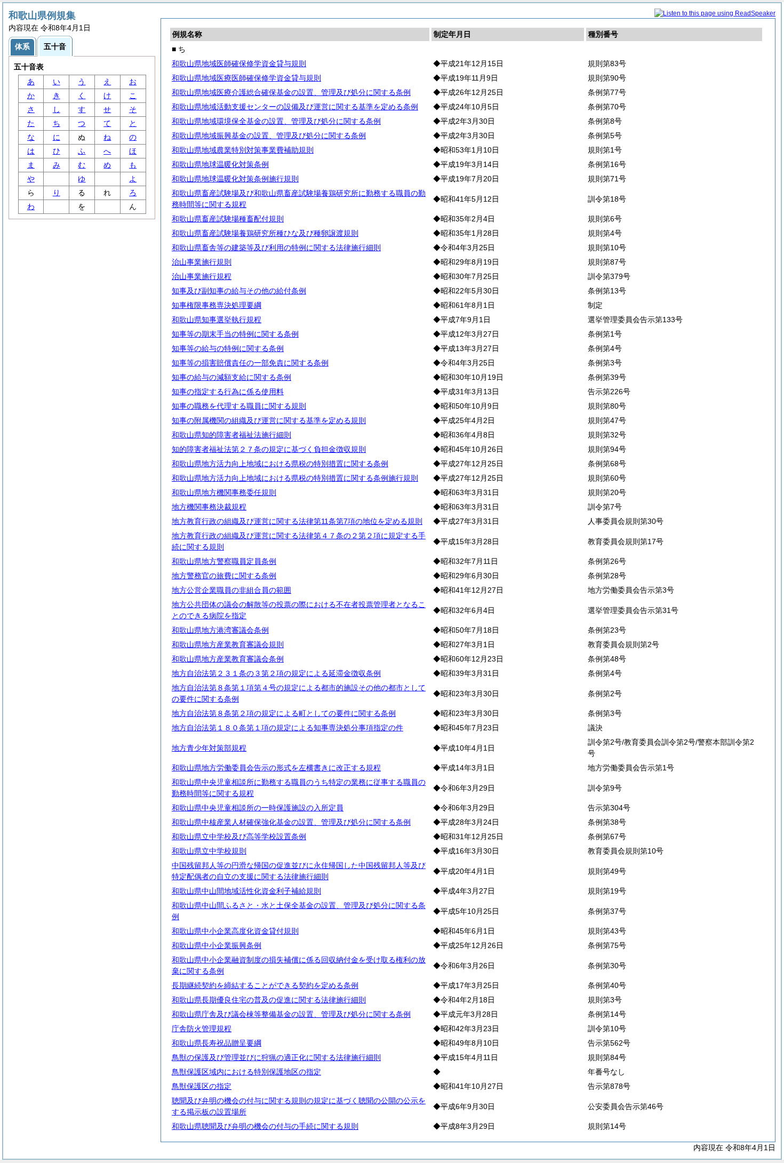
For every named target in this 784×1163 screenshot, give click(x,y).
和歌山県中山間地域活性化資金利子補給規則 (246, 891)
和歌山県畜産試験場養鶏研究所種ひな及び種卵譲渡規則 (265, 233)
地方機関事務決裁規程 (209, 507)
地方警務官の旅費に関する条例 (224, 575)
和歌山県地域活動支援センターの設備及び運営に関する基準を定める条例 (295, 106)
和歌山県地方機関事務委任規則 (224, 492)
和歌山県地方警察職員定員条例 (224, 561)
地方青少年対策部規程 (209, 748)
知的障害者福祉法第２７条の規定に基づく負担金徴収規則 (269, 449)
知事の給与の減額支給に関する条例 (231, 377)
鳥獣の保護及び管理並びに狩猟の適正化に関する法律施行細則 (276, 1057)
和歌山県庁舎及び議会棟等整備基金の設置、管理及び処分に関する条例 (291, 1014)
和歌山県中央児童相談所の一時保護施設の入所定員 (257, 807)
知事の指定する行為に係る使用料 (228, 391)
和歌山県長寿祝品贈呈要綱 (216, 1043)
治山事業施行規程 (201, 276)
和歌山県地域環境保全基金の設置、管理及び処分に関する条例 (276, 121)
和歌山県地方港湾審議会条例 (220, 630)
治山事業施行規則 (201, 262)
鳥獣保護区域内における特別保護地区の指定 (246, 1072)
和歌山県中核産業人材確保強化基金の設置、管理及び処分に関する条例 (291, 822)
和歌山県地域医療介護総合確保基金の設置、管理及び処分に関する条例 (291, 92)
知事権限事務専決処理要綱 (216, 305)
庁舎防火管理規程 (201, 1028)
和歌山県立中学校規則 (209, 851)
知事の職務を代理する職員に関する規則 (239, 406)
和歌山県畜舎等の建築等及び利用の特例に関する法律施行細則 (276, 247)
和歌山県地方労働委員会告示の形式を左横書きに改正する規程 (276, 767)
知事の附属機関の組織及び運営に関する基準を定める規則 (269, 420)
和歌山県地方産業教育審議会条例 (228, 659)
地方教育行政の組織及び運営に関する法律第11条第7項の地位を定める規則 (297, 521)
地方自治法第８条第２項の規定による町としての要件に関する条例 (284, 713)
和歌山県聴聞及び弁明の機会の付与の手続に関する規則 (265, 1126)
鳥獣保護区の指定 (201, 1086)
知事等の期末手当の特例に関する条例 (235, 334)
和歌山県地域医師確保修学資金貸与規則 (239, 63)
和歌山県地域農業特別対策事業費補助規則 (243, 150)
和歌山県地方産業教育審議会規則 (228, 644)
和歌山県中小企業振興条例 (216, 945)
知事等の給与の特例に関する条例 (228, 348)
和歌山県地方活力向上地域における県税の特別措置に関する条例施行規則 (295, 478)
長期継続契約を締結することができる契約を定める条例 (265, 985)
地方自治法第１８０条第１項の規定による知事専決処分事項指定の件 (287, 727)
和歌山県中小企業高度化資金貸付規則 (235, 931)
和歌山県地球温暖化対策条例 (220, 164)
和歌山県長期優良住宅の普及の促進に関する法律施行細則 (269, 999)
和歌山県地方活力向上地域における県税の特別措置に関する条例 (280, 463)
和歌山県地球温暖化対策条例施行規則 (235, 178)
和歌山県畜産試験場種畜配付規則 (228, 218)
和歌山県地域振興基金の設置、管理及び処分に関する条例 (269, 135)
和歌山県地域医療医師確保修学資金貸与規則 (246, 78)
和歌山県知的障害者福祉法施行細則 (231, 435)
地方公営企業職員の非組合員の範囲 (231, 590)
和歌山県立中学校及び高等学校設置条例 (239, 836)
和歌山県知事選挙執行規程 (216, 319)
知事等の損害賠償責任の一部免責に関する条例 (250, 363)
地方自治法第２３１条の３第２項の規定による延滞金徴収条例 (276, 673)
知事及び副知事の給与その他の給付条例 (239, 290)
